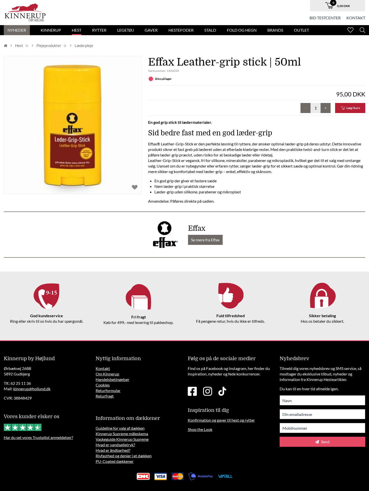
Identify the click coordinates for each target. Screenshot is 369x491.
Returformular (108, 390)
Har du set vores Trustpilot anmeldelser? (38, 437)
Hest (76, 30)
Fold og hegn (242, 30)
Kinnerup (51, 30)
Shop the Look (200, 429)
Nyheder (17, 30)
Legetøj (125, 30)
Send (325, 441)
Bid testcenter (325, 17)
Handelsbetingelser (112, 379)
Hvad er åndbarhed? (113, 450)
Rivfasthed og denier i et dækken (124, 455)
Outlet (301, 30)
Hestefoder (181, 30)
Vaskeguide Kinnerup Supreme (122, 439)
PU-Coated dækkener (115, 461)
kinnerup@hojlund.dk (31, 388)
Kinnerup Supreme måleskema (122, 433)
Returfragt (105, 396)
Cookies (103, 385)
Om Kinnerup (107, 373)
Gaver (151, 30)
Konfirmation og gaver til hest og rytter (221, 420)
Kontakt (355, 17)
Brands (275, 30)
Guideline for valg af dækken (120, 428)
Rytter (99, 30)
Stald (210, 30)
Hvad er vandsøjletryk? (115, 444)
